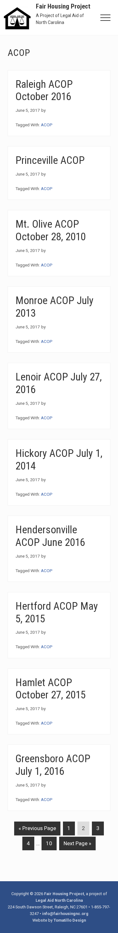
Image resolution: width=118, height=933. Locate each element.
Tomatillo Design (69, 920)
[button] (105, 18)
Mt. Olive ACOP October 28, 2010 (50, 230)
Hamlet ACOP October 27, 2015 (50, 688)
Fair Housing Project (63, 6)
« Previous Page (35, 830)
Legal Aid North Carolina (59, 900)
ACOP (47, 124)
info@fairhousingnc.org (65, 913)
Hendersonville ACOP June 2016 (50, 535)
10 (47, 843)
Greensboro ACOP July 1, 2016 (52, 764)
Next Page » (75, 845)
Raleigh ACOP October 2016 (44, 90)
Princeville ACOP (50, 160)
